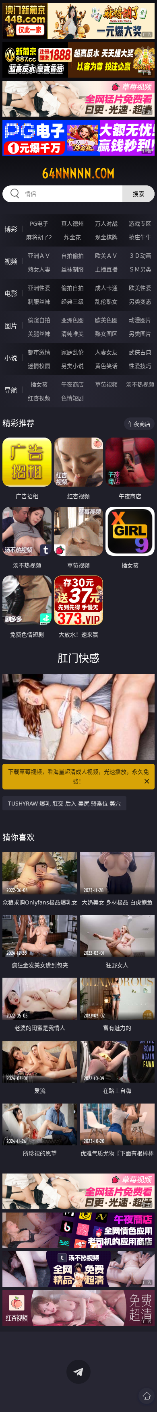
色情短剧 (72, 398)
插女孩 (39, 384)
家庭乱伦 (72, 352)
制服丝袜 (39, 301)
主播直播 (106, 269)
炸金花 (72, 237)
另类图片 (140, 333)
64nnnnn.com (78, 173)
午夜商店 (72, 384)
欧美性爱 (140, 288)
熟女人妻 (39, 269)
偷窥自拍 (39, 320)
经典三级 (72, 301)
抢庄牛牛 (140, 237)
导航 (10, 390)
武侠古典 (140, 352)
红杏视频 (39, 398)
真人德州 (72, 223)
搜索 (138, 193)
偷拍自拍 (72, 288)
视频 (10, 261)
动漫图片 (140, 320)
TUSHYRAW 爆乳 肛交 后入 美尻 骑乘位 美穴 (64, 803)
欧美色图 (106, 320)
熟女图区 (106, 333)
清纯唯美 (72, 333)
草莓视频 (106, 384)
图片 (10, 325)
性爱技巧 (140, 366)
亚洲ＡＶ (39, 255)
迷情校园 (39, 366)
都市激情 (39, 352)
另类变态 (140, 301)
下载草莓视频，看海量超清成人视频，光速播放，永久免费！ (78, 776)
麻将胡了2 (39, 237)
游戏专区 (140, 223)
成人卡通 (106, 288)
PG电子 (39, 223)
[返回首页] (146, 1396)
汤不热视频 (140, 384)
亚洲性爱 (39, 288)
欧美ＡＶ (106, 255)
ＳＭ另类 (140, 269)
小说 (10, 358)
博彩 (10, 229)
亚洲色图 (72, 320)
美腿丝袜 (39, 333)
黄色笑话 (106, 366)
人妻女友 (106, 352)
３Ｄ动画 (140, 255)
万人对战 (106, 223)
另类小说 (72, 366)
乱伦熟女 (106, 301)
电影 (10, 293)
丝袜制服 (72, 269)
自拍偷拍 (72, 255)
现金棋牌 (106, 237)
